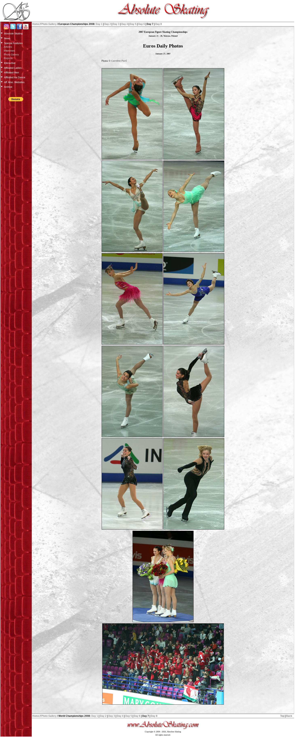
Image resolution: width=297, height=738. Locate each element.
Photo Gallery (11, 54)
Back (289, 716)
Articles (8, 46)
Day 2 (107, 24)
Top (282, 716)
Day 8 (158, 24)
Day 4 (124, 24)
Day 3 (116, 24)
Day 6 (141, 24)
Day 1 (99, 24)
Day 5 (133, 24)
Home (35, 24)
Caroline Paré (119, 60)
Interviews (9, 50)
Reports (8, 58)
